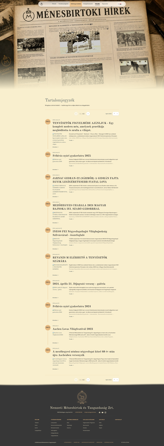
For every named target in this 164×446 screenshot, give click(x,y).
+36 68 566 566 (78, 412)
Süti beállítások (125, 442)
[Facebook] (99, 412)
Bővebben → (55, 147)
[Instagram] (105, 412)
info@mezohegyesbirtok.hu (90, 412)
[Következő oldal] (88, 114)
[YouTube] (102, 412)
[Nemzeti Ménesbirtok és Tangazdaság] (41, 4)
